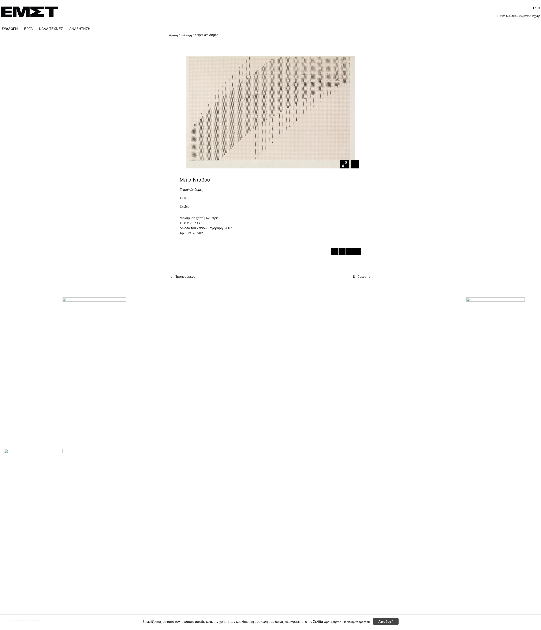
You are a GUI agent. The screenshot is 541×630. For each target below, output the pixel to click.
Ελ (535, 8)
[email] (356, 252)
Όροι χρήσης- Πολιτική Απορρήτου (347, 621)
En (538, 8)
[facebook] (334, 252)
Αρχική (173, 35)
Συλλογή (186, 35)
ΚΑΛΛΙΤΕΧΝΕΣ (51, 29)
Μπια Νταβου (195, 180)
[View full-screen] (344, 164)
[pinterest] (349, 252)
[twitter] (342, 252)
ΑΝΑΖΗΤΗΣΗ (79, 29)
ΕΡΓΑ (28, 29)
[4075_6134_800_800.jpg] (354, 164)
